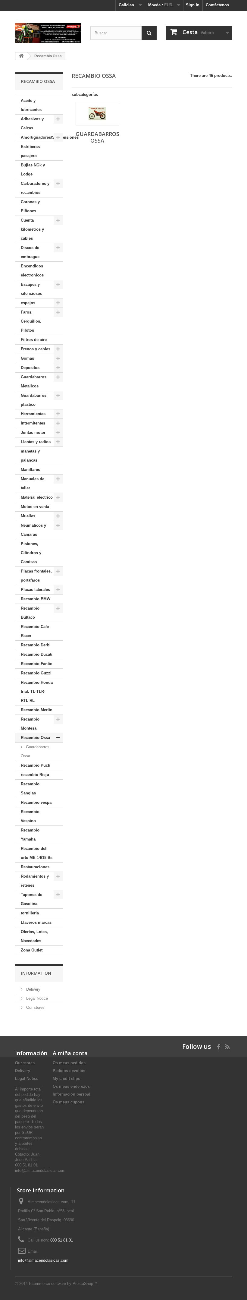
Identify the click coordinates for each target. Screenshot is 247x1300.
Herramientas (33, 414)
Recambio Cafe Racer (35, 631)
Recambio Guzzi (36, 673)
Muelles (28, 516)
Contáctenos (217, 5)
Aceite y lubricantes (31, 105)
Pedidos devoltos (69, 1070)
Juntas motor (33, 432)
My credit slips (66, 1078)
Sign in (192, 5)
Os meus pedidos (69, 1063)
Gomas (27, 358)
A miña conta (70, 1053)
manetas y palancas (30, 455)
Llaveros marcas (36, 922)
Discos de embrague (30, 252)
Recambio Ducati (36, 654)
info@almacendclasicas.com (43, 1260)
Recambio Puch (35, 765)
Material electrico (37, 497)
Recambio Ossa (35, 737)
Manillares (30, 469)
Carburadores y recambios (35, 188)
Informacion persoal (71, 1094)
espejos (28, 303)
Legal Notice (36, 998)
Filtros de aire (34, 339)
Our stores (35, 1007)
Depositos (30, 367)
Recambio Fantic (36, 663)
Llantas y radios (36, 442)
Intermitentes (33, 423)
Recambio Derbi (36, 645)
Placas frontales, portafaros (36, 575)
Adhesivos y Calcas (32, 123)
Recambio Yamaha (30, 834)
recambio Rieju (35, 774)
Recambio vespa (36, 802)
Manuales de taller (32, 483)
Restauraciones (35, 867)
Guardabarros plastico (33, 400)
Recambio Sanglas (30, 788)
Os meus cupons (68, 1102)
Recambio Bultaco (30, 613)
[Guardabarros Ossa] (97, 113)
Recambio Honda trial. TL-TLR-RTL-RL (37, 691)
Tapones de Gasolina (31, 899)
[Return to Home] (21, 56)
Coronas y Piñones (30, 206)
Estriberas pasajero (30, 151)
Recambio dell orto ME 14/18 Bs (36, 853)
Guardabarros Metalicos (33, 381)
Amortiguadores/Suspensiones (42, 137)
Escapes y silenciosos (31, 289)
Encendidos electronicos (32, 270)
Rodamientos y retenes (35, 881)
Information (36, 973)
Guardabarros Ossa (35, 751)
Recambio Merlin (36, 710)
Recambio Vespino (30, 816)
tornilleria (30, 913)
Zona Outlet (31, 950)
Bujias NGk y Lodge (33, 169)
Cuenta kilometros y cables (32, 229)
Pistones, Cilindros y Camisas (31, 552)
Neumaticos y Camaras (33, 530)
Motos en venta (35, 506)
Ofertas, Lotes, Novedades (34, 936)
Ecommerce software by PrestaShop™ (63, 1283)
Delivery (32, 989)
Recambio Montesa (30, 723)
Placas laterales (35, 589)
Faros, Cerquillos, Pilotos (31, 321)
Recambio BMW (35, 599)
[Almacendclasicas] (48, 33)
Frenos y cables (35, 349)
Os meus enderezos (71, 1086)
